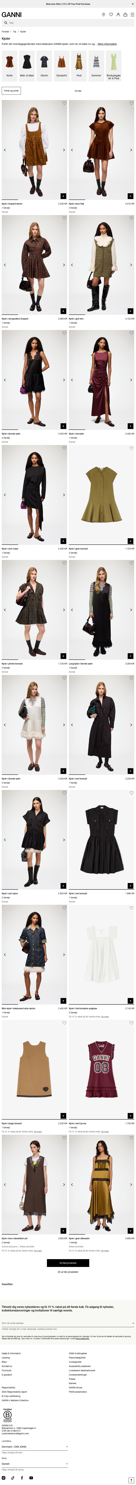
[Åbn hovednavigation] (132, 14)
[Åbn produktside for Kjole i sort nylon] (34, 840)
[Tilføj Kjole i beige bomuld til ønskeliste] (64, 1023)
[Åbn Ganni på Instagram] (3, 1478)
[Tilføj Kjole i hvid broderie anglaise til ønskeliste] (131, 908)
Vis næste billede (64, 150)
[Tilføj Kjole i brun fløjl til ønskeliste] (131, 103)
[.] (68, 4)
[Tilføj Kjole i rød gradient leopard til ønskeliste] (64, 218)
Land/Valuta (6, 1441)
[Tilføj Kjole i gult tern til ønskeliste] (131, 218)
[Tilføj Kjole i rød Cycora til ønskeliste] (131, 1023)
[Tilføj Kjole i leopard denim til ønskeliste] (64, 103)
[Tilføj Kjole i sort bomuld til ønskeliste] (131, 678)
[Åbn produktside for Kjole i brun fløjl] (101, 150)
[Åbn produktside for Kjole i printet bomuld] (34, 610)
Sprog (4, 1458)
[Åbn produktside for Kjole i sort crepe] (34, 495)
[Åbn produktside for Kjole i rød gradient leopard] (34, 265)
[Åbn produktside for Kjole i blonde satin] (34, 380)
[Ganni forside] (11, 14)
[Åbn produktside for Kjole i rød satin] (101, 380)
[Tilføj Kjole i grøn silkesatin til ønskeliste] (131, 1138)
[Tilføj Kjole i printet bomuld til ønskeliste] (64, 563)
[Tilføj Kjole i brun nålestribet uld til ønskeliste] (64, 1138)
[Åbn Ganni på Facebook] (22, 1478)
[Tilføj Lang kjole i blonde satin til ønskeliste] (131, 563)
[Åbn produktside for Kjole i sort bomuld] (101, 725)
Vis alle (78, 91)
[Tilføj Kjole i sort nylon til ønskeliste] (64, 793)
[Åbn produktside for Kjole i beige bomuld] (34, 1070)
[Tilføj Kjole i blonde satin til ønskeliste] (64, 333)
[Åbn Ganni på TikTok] (13, 1478)
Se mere (105, 1016)
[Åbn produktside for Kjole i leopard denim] (34, 150)
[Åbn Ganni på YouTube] (31, 1478)
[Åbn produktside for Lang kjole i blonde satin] (101, 610)
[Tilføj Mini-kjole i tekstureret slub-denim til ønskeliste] (64, 908)
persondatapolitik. (82, 1338)
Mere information (107, 44)
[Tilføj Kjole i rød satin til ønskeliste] (131, 333)
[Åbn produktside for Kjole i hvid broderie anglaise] (101, 955)
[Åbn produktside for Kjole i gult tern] (101, 265)
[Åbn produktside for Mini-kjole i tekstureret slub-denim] (34, 955)
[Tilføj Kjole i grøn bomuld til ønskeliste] (131, 448)
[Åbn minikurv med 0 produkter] (125, 14)
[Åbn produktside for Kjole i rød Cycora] (101, 1070)
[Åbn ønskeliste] (111, 14)
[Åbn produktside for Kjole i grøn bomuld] (101, 495)
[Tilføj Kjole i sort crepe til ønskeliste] (64, 448)
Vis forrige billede (5, 150)
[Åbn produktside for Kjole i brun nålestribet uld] (34, 1185)
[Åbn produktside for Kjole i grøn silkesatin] (101, 1185)
